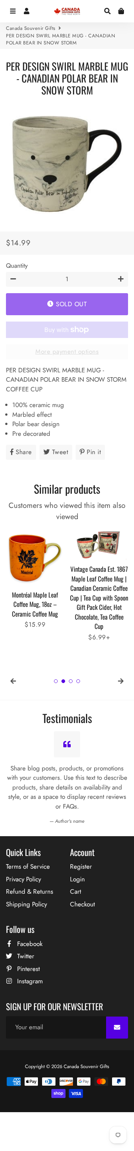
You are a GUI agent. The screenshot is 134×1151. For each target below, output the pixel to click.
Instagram (29, 981)
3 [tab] (71, 681)
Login (77, 879)
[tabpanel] (35, 579)
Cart (75, 891)
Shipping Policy (26, 904)
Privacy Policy (23, 879)
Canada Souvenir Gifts (30, 28)
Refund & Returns (29, 891)
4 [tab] (78, 681)
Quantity (17, 265)
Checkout (82, 904)
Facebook (28, 943)
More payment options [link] (67, 351)
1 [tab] (56, 681)
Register (81, 866)
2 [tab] (63, 681)
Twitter (24, 956)
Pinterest (27, 968)
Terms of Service (28, 866)
